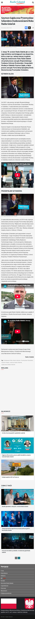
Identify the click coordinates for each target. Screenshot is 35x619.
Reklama (3, 575)
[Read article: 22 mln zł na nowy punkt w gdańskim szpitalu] (17, 425)
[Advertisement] (17, 389)
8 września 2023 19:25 (6, 27)
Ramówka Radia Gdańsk (7, 583)
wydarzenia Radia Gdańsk (8, 364)
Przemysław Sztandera (27, 360)
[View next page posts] (19, 558)
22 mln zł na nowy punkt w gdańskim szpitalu (13, 433)
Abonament (4, 590)
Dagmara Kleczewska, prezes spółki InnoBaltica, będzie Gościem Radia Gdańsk (16, 455)
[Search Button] (33, 2)
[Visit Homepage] (17, 2)
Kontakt (3, 580)
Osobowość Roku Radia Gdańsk (12, 360)
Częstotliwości (4, 585)
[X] (29, 27)
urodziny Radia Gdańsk (16, 362)
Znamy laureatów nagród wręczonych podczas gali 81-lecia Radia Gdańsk (16, 529)
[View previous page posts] (16, 558)
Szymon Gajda (5, 362)
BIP (2, 578)
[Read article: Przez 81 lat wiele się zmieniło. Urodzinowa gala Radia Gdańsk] (17, 542)
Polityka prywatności (6, 593)
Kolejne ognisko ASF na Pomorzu (10, 477)
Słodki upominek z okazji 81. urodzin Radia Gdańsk (15, 506)
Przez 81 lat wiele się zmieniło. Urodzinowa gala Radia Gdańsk (16, 551)
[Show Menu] (2, 2)
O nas (2, 570)
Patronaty (3, 588)
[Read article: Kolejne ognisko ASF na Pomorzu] (17, 469)
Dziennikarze (4, 573)
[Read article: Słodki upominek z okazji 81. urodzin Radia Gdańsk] (17, 498)
